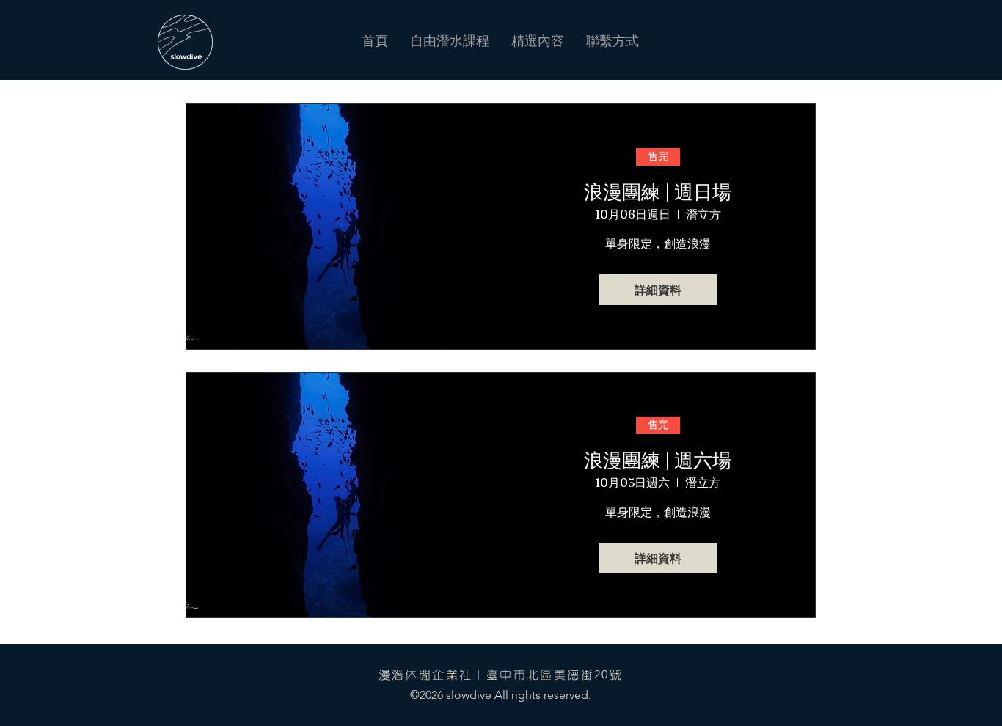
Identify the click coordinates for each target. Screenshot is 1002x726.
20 (602, 674)
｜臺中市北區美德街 (533, 675)
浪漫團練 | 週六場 (657, 460)
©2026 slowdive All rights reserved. (500, 695)
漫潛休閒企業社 (426, 675)
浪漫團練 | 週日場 (657, 192)
